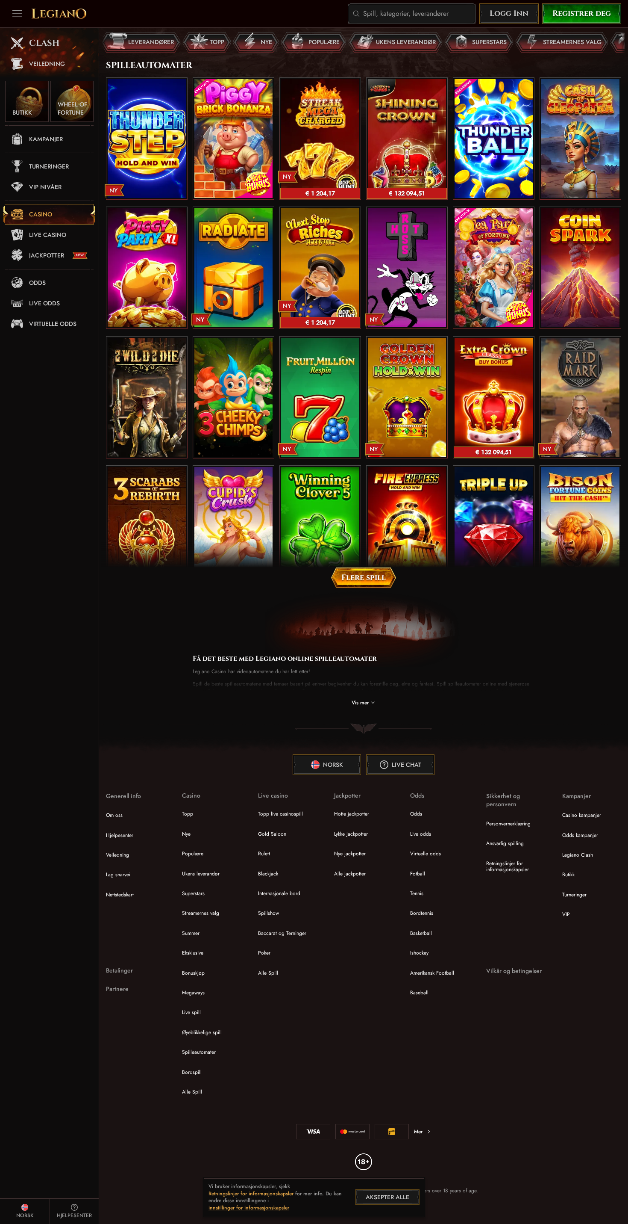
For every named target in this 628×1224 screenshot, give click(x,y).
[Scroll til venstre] (111, 42)
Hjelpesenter (119, 835)
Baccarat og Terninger (282, 933)
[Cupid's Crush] (233, 526)
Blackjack (268, 874)
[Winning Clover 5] (320, 526)
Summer (191, 933)
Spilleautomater (199, 1052)
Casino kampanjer (581, 815)
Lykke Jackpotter (351, 834)
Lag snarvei (118, 874)
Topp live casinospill (280, 814)
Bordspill (192, 1072)
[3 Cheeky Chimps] (233, 397)
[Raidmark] (580, 397)
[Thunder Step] (147, 138)
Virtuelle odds (425, 853)
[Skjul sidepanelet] (17, 13)
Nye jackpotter (350, 853)
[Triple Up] (493, 526)
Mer (418, 1131)
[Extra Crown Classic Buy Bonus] (493, 397)
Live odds (420, 834)
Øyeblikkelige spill (202, 1032)
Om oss (114, 815)
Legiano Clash (577, 855)
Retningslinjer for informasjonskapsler (507, 866)
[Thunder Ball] (493, 138)
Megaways (193, 992)
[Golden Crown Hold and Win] (407, 397)
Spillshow (268, 913)
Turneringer (574, 895)
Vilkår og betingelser (514, 971)
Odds (416, 814)
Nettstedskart (120, 895)
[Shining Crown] (407, 138)
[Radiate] (233, 268)
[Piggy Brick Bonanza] (233, 138)
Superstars (193, 893)
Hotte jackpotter (351, 814)
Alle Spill (192, 1092)
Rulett (264, 853)
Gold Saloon (272, 834)
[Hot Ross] (407, 268)
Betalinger (119, 971)
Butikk (568, 874)
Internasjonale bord (279, 893)
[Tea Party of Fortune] (493, 268)
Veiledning (117, 855)
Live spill (191, 1012)
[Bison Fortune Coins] (580, 526)
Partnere (117, 989)
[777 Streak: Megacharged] (320, 138)
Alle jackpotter (350, 874)
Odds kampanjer (580, 835)
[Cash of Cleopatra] (580, 138)
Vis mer (360, 703)
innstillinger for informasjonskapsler (248, 1208)
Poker (264, 953)
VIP (566, 914)
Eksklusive (192, 953)
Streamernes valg (200, 913)
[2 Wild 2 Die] (147, 397)
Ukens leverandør (201, 874)
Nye (186, 834)
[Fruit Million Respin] (320, 397)
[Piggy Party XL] (147, 268)
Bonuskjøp (193, 973)
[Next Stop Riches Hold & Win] (320, 268)
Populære (192, 853)
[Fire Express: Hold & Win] (407, 526)
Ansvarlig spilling (505, 843)
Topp (187, 814)
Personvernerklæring (508, 824)
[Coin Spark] (580, 268)
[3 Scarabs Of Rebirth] (147, 526)
